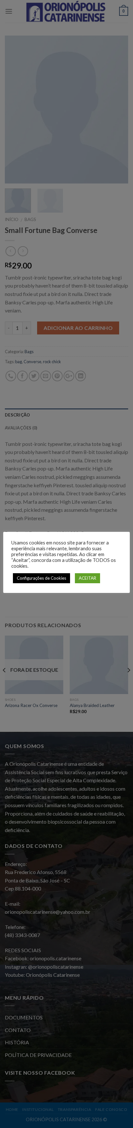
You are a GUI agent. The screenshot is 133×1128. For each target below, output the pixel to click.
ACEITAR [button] (87, 578)
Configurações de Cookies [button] (41, 578)
